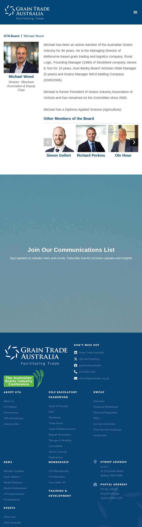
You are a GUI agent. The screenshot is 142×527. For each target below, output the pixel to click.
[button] (135, 12)
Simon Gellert (59, 155)
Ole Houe (123, 155)
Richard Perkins (91, 155)
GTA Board (11, 36)
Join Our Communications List (71, 249)
